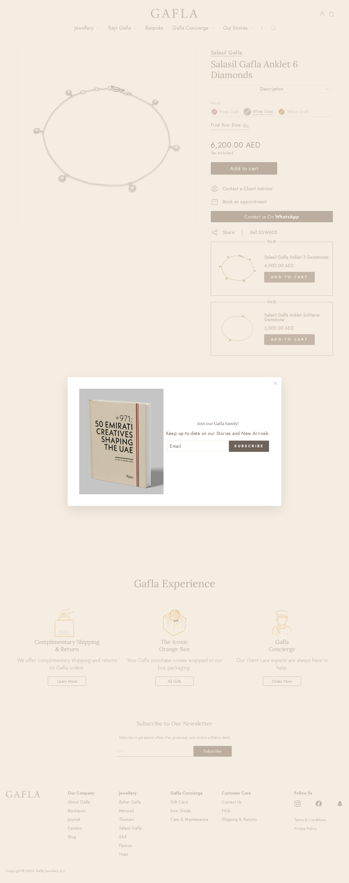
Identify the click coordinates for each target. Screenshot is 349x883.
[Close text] (217, 460)
